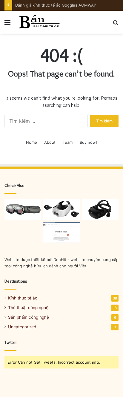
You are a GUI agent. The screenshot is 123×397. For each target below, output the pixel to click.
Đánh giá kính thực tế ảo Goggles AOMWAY (55, 5)
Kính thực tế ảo (22, 298)
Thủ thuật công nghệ (28, 307)
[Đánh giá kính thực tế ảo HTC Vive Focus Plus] (61, 209)
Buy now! (88, 142)
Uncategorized (22, 326)
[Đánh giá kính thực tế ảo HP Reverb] (100, 209)
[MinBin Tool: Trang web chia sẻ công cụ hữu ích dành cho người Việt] (61, 232)
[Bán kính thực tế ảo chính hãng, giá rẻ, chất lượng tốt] (39, 22)
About (50, 142)
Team (68, 142)
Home (31, 142)
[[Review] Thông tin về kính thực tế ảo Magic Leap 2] (22, 209)
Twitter (10, 342)
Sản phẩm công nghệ (28, 317)
